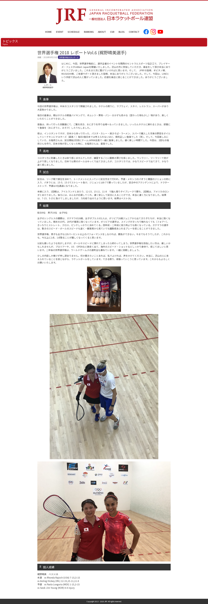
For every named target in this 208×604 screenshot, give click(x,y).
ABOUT (102, 31)
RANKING (89, 31)
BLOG (122, 31)
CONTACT (134, 31)
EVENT (59, 31)
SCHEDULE (74, 31)
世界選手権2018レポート (69, 57)
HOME (48, 31)
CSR (112, 31)
